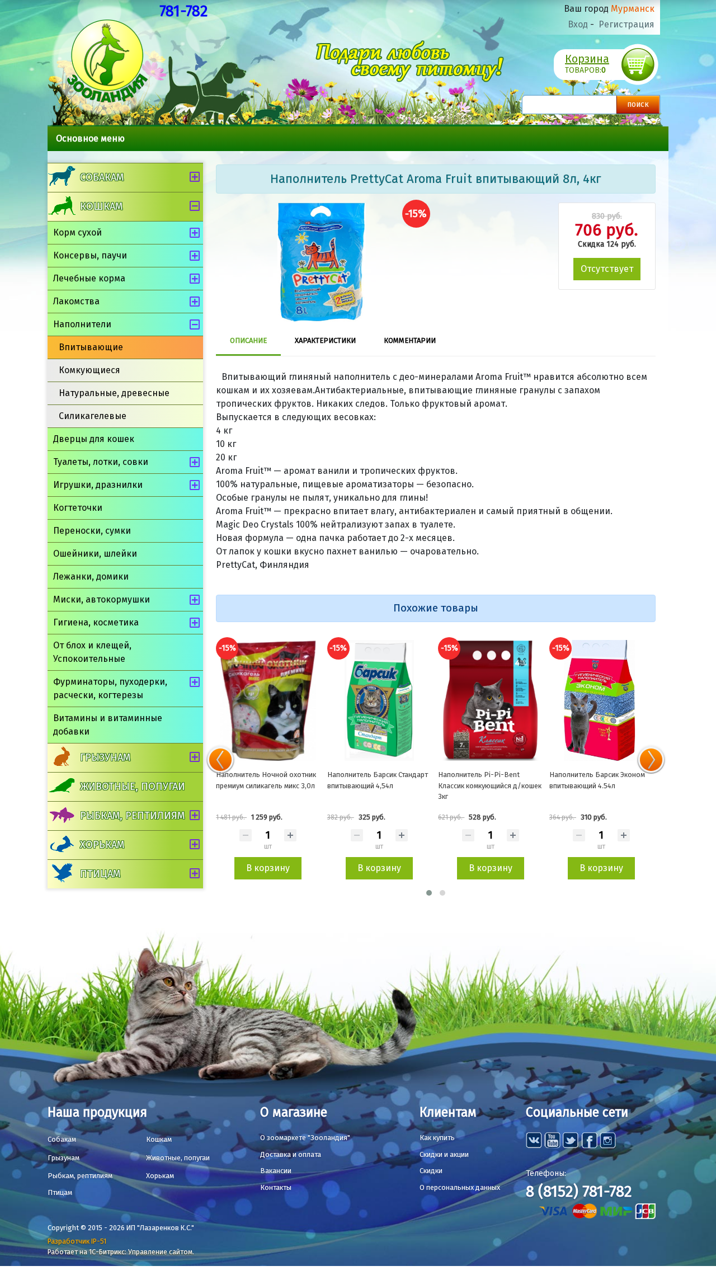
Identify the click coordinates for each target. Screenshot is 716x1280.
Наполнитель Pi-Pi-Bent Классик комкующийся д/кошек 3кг (489, 785)
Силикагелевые (92, 416)
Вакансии (275, 1170)
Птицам (100, 874)
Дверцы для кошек (93, 439)
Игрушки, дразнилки (98, 484)
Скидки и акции (444, 1154)
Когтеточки (77, 507)
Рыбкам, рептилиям (132, 816)
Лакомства (76, 301)
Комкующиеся (89, 370)
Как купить (437, 1137)
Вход (578, 24)
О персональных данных (460, 1187)
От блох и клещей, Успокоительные (92, 652)
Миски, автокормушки (101, 599)
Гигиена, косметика (96, 622)
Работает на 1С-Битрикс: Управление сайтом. (121, 1252)
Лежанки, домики (91, 576)
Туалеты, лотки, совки (100, 462)
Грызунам (105, 757)
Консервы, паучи (90, 255)
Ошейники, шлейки (95, 553)
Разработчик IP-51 (77, 1241)
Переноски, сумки (92, 530)
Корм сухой (77, 232)
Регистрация (626, 24)
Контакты (275, 1187)
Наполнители (82, 324)
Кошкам (101, 206)
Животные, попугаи (132, 786)
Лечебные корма (89, 278)
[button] (429, 892)
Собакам (102, 177)
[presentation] (220, 759)
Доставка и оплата (290, 1154)
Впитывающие (91, 347)
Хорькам (102, 845)
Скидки (431, 1170)
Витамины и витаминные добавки (107, 725)
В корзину (268, 868)
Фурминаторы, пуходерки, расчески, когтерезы (110, 688)
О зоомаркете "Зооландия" (305, 1137)
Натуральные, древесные (114, 393)
